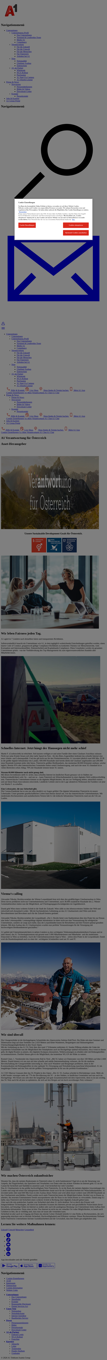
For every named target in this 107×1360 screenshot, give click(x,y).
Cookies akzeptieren (76, 225)
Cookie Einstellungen (27, 225)
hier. (73, 219)
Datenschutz (23, 212)
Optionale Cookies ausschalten (76, 232)
